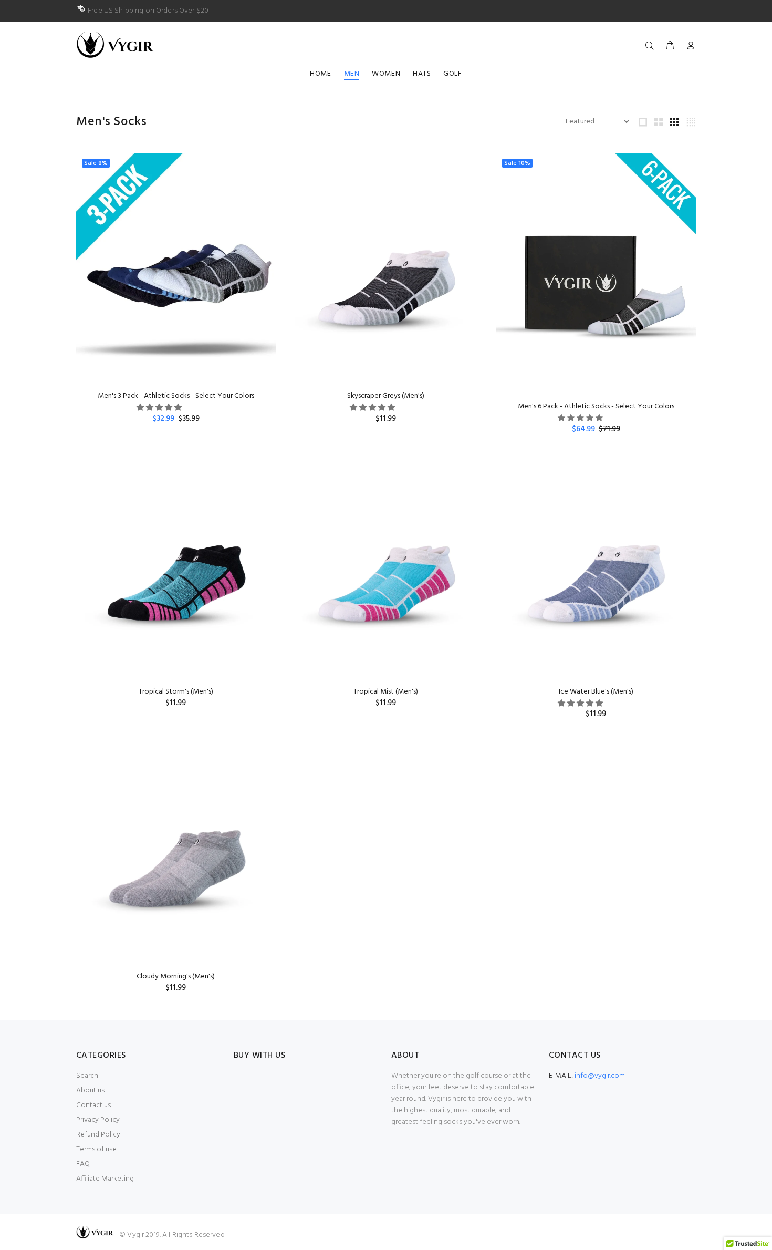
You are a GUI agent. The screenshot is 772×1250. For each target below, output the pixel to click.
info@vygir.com (600, 1076)
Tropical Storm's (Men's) (176, 692)
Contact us (93, 1105)
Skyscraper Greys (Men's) (385, 396)
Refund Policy (98, 1135)
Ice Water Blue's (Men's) (596, 692)
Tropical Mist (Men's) (385, 692)
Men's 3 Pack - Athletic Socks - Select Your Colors (176, 396)
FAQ (83, 1164)
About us (90, 1090)
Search (87, 1076)
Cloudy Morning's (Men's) (176, 976)
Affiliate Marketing (105, 1179)
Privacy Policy (98, 1120)
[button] (160, 408)
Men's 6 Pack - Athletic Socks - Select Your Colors (596, 406)
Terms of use (96, 1149)
